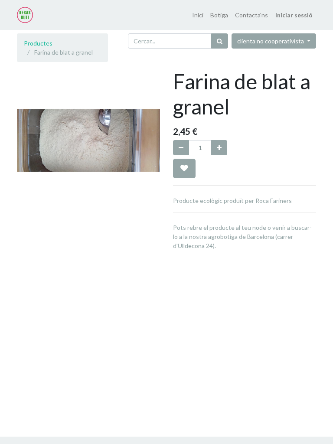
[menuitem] (198, 15)
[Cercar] (219, 41)
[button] (184, 168)
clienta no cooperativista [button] (271, 41)
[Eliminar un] (181, 147)
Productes (38, 43)
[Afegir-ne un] (219, 147)
